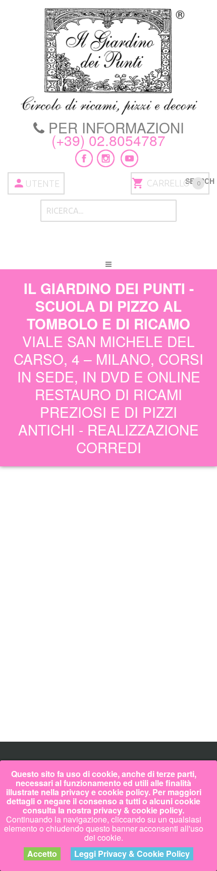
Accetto (42, 853)
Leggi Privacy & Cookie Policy (132, 853)
